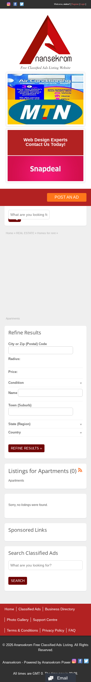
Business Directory (60, 609)
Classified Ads (29, 609)
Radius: (14, 359)
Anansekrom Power (56, 662)
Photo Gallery (18, 620)
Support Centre (45, 620)
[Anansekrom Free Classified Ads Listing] (45, 63)
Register (75, 4)
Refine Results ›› (26, 448)
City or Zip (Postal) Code (27, 344)
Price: (12, 372)
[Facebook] (81, 662)
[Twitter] (86, 662)
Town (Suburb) (19, 405)
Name (12, 393)
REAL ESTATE (25, 233)
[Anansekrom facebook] (15, 4)
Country (14, 432)
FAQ (72, 630)
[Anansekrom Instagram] (9, 4)
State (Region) (19, 424)
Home (9, 233)
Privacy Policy (53, 630)
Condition (16, 383)
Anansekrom (12, 662)
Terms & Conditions (22, 630)
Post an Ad (67, 197)
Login (82, 4)
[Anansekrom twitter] (22, 4)
